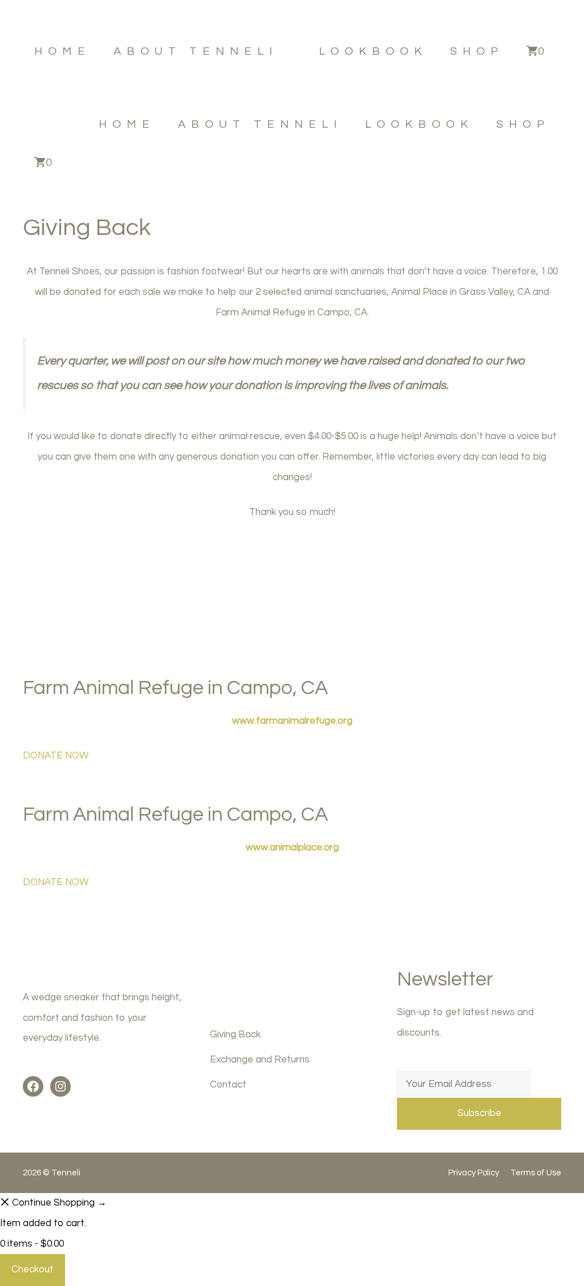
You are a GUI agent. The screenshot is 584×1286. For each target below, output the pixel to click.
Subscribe (479, 1113)
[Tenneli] (40, 124)
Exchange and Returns (260, 1059)
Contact (228, 1085)
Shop (477, 51)
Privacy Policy (473, 1173)
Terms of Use (535, 1173)
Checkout (32, 1269)
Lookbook (373, 51)
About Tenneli (195, 51)
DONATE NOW (55, 755)
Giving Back (235, 1034)
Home (62, 51)
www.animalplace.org (292, 847)
